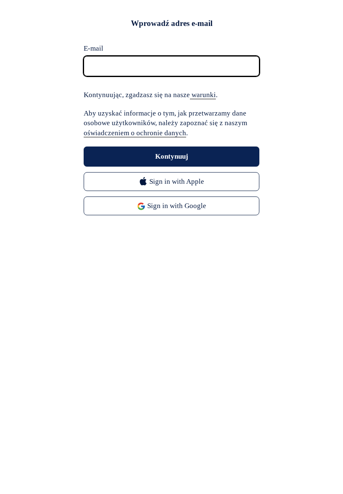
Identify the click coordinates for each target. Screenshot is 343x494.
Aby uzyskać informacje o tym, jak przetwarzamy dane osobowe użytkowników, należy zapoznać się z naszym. (165, 123)
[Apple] (171, 181)
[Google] (171, 206)
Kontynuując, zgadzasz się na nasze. (151, 95)
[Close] (251, 25)
